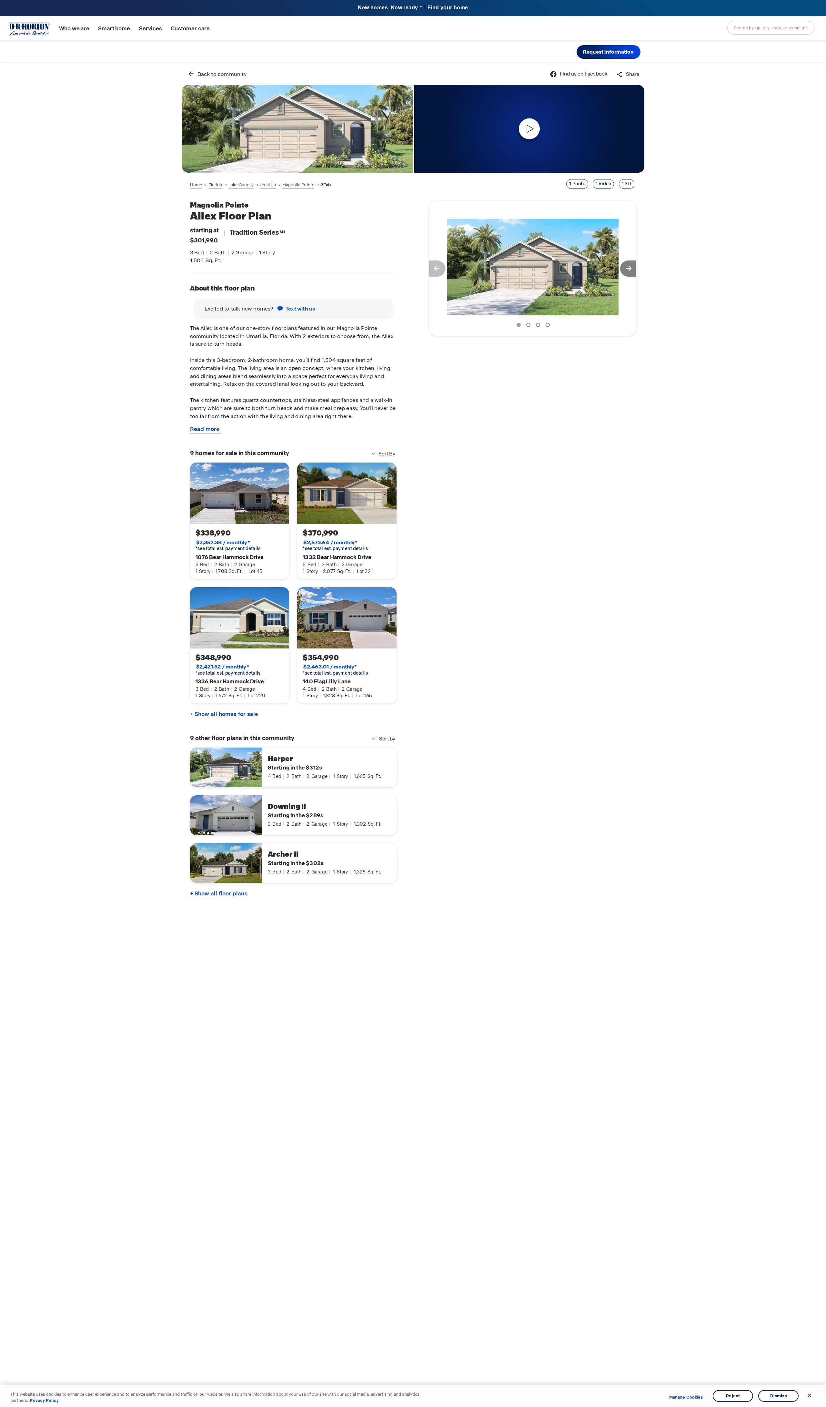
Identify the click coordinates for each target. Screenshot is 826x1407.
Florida (215, 185)
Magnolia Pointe (298, 185)
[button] (608, 52)
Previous (434, 268)
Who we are (74, 28)
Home (196, 185)
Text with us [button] (300, 308)
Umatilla (268, 185)
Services (150, 28)
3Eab (326, 185)
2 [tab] (529, 326)
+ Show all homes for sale (224, 714)
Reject (733, 1396)
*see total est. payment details (228, 545)
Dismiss (778, 1396)
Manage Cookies (686, 1397)
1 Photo (577, 184)
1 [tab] (520, 326)
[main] (413, 735)
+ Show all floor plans (218, 893)
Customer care (190, 28)
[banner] (413, 8)
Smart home (114, 28)
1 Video (603, 184)
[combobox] (770, 28)
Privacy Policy (44, 1400)
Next (631, 268)
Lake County (241, 185)
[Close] (809, 1396)
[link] (297, 129)
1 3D (626, 184)
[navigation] (260, 185)
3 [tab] (539, 326)
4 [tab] (549, 326)
